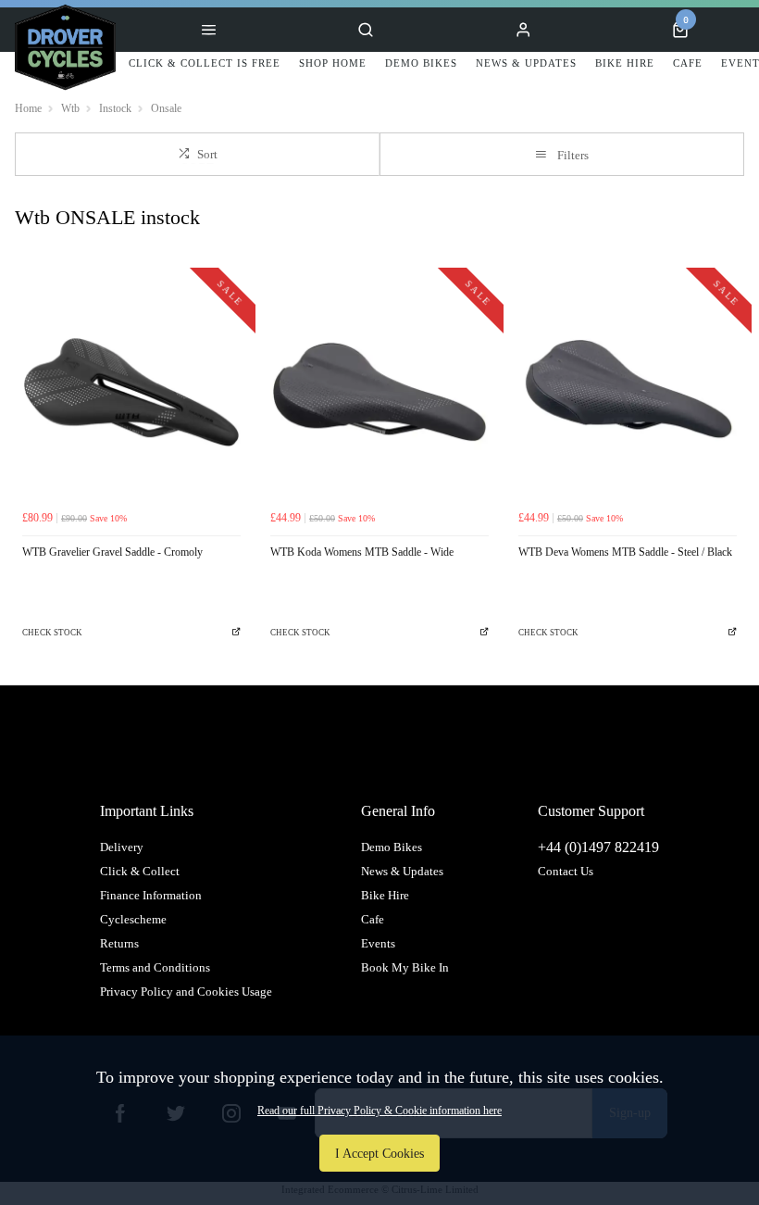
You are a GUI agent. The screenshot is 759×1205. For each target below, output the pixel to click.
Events (378, 943)
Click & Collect (140, 871)
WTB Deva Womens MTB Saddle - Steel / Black (625, 552)
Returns (119, 943)
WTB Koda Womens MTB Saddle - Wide (362, 552)
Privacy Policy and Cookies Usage (186, 991)
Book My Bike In (405, 967)
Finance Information (151, 895)
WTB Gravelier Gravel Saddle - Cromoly (112, 552)
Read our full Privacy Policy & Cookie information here (379, 1110)
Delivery (121, 847)
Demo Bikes (391, 847)
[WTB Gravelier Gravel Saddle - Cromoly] (131, 391)
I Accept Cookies (379, 1153)
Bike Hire (385, 895)
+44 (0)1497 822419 (598, 847)
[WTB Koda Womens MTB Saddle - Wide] (379, 391)
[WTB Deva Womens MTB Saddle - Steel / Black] (627, 391)
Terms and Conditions (155, 967)
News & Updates (402, 871)
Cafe (372, 919)
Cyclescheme (133, 919)
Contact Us (565, 871)
